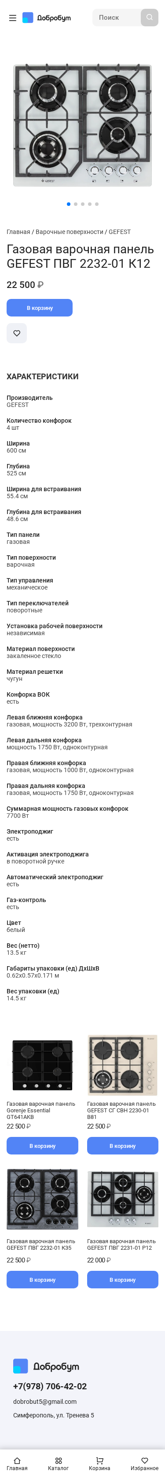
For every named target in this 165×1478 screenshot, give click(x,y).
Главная (18, 231)
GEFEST (120, 231)
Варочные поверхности (69, 231)
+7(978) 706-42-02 (50, 1386)
